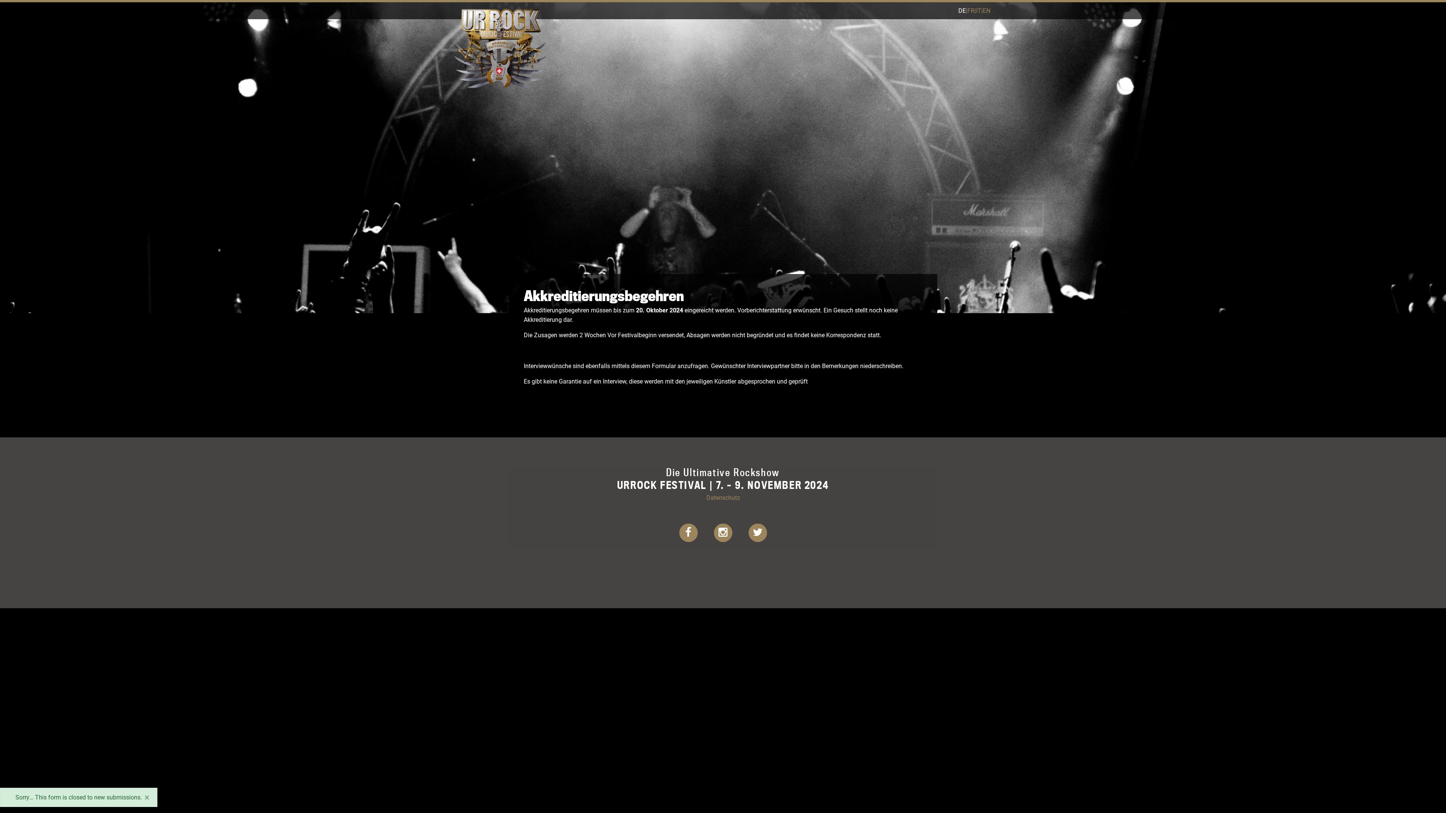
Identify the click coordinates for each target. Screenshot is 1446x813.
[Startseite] (500, 10)
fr (971, 10)
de (962, 10)
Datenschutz (723, 497)
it (978, 10)
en (986, 10)
